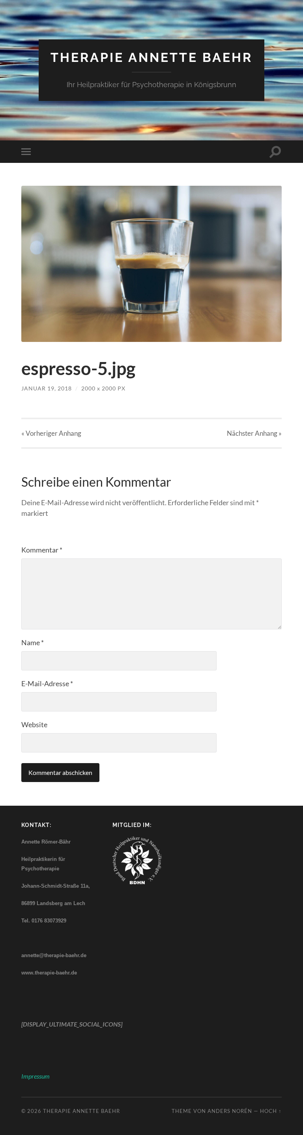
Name (32, 642)
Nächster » (254, 433)
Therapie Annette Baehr (151, 57)
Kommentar (41, 549)
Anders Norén (230, 1111)
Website (34, 724)
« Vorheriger (51, 433)
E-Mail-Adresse (47, 683)
